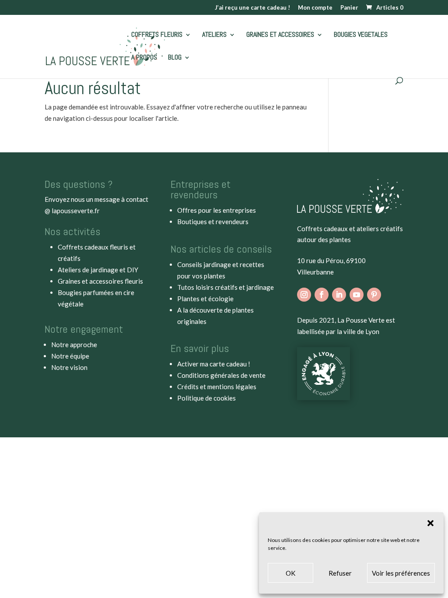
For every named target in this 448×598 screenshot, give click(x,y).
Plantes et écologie (205, 299)
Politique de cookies (206, 398)
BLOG (175, 58)
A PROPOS (144, 58)
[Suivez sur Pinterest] (374, 295)
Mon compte (315, 8)
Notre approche (74, 344)
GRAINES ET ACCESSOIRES (280, 35)
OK (290, 573)
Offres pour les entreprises (216, 210)
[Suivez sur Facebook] (322, 295)
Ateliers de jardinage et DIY (98, 270)
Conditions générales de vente (221, 375)
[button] (430, 523)
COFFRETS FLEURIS (156, 35)
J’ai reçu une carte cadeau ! (252, 8)
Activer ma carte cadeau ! (213, 364)
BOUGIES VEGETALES (361, 35)
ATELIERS (214, 35)
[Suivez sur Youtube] (357, 295)
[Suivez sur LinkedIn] (339, 295)
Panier (349, 8)
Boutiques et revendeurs (212, 221)
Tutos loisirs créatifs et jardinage (225, 287)
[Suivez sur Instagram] (304, 295)
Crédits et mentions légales (216, 386)
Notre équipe (70, 356)
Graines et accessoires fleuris (100, 281)
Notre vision (69, 367)
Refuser (340, 573)
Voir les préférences (401, 573)
